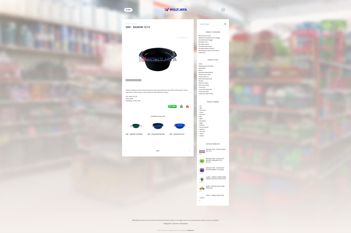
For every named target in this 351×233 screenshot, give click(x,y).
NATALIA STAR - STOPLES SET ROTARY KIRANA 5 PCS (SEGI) (215, 168)
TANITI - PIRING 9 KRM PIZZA (215, 195)
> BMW (201, 118)
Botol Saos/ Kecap (204, 85)
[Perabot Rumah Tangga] (206, 40)
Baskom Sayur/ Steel (204, 74)
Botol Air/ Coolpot (203, 83)
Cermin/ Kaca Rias (204, 91)
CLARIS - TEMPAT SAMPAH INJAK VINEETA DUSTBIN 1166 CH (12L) (216, 178)
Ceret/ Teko (202, 87)
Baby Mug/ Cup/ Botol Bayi (206, 66)
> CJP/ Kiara (202, 131)
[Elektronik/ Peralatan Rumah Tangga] (209, 38)
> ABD (200, 108)
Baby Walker (202, 68)
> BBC (200, 116)
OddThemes (190, 230)
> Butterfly (201, 129)
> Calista (201, 133)
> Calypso (201, 135)
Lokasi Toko (175, 223)
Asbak (200, 64)
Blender (201, 81)
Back (157, 151)
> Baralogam (202, 121)
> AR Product (202, 110)
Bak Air (201, 70)
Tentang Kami (167, 223)
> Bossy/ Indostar (203, 127)
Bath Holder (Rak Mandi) (205, 79)
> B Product (202, 114)
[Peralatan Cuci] (203, 42)
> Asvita (201, 112)
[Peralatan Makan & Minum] (206, 48)
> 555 (200, 106)
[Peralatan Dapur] (204, 44)
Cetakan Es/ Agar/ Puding (206, 93)
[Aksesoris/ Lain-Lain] (205, 36)
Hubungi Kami (184, 223)
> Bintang (201, 125)
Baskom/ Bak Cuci (131, 23)
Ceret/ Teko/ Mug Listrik (205, 89)
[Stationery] (202, 52)
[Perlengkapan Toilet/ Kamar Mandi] (209, 50)
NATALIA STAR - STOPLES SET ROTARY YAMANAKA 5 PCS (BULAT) (215, 160)
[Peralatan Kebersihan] (205, 46)
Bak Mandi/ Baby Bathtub (206, 72)
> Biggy (201, 123)
